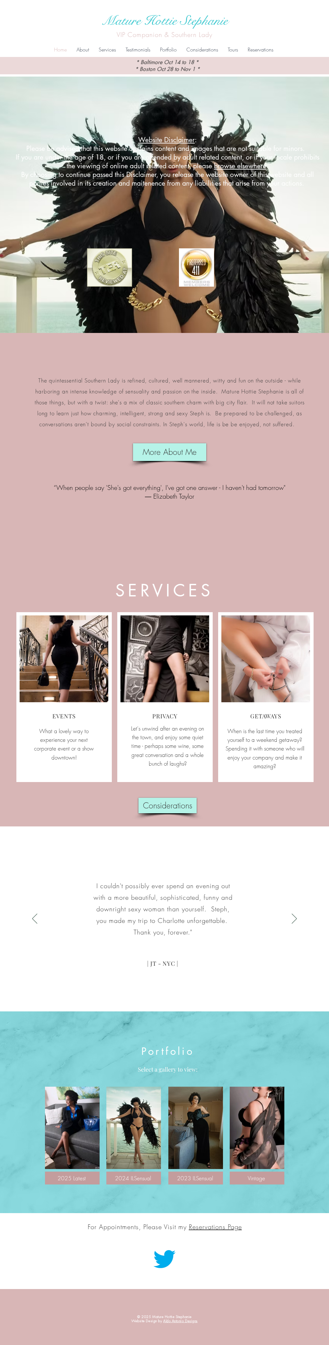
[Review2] (164, 998)
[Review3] (171, 998)
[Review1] (158, 998)
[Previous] (34, 919)
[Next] (294, 919)
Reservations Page (215, 1226)
